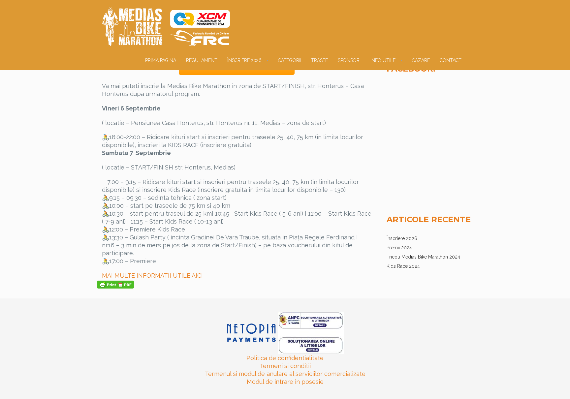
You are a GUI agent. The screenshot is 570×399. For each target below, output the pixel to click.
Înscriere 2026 (244, 60)
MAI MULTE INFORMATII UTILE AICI (152, 275)
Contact (450, 60)
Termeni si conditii (285, 365)
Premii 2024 (399, 247)
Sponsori (349, 60)
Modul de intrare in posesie (285, 381)
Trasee (319, 60)
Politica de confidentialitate (285, 357)
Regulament (201, 60)
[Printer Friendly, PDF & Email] (115, 284)
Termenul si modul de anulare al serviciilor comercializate (285, 373)
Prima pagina (160, 60)
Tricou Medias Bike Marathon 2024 (423, 257)
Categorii (289, 60)
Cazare (421, 60)
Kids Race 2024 (403, 266)
